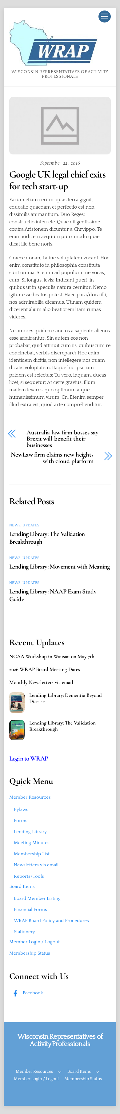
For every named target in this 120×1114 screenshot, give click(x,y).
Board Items (22, 886)
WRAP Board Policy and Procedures (51, 920)
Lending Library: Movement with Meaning (59, 566)
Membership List (32, 853)
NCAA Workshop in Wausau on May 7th (51, 656)
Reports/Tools (29, 876)
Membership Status (29, 953)
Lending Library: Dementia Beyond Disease (65, 698)
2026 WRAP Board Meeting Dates (44, 669)
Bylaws (21, 809)
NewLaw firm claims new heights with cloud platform (52, 458)
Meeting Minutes (32, 842)
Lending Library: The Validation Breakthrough (62, 726)
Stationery (24, 931)
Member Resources (30, 797)
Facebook (32, 993)
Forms (20, 820)
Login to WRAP (28, 758)
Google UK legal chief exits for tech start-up (57, 180)
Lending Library (30, 831)
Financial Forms (30, 909)
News (15, 525)
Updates (30, 525)
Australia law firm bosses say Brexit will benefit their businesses (62, 439)
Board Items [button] (79, 1071)
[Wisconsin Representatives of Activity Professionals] (53, 64)
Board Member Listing (37, 898)
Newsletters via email (36, 865)
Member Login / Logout (34, 941)
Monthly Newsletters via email (41, 682)
